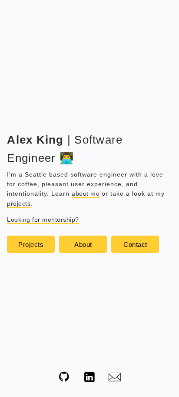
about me (85, 193)
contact (135, 244)
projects (18, 203)
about (83, 244)
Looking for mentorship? (43, 219)
